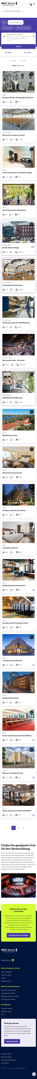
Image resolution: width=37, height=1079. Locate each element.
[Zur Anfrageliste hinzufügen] (31, 74)
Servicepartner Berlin (8, 999)
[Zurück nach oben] (34, 1074)
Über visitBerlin (6, 972)
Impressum (5, 1063)
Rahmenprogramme (23, 28)
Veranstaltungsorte (15, 22)
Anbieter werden (7, 1008)
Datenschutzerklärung (8, 1060)
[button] (33, 895)
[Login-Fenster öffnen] (23, 11)
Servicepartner (8, 28)
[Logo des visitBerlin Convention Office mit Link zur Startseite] (9, 4)
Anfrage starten (12, 1041)
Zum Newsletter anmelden (18, 935)
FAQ (2, 1014)
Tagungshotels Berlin (8, 993)
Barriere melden (6, 1057)
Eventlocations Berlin (8, 990)
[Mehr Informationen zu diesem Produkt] (34, 36)
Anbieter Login (6, 1011)
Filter (10, 52)
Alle (4, 22)
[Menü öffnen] (34, 4)
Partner (3, 978)
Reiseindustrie (6, 981)
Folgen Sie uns (6, 960)
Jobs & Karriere (6, 975)
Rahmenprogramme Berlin (9, 996)
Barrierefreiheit (6, 1054)
